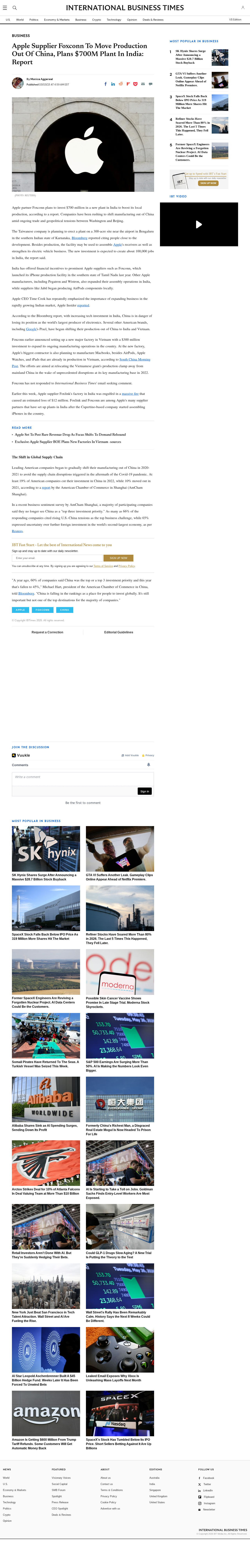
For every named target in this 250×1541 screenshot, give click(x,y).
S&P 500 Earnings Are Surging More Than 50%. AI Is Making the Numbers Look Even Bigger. (117, 1066)
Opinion (132, 19)
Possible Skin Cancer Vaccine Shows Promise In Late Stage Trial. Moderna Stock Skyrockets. (117, 1003)
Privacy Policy (127, 566)
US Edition (235, 19)
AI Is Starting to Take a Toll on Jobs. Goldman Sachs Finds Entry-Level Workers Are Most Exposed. (119, 1194)
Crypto (96, 19)
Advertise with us (110, 1508)
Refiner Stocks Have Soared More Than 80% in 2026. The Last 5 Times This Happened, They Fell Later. (118, 939)
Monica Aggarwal (41, 79)
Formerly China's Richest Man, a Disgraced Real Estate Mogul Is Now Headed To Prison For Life (118, 1130)
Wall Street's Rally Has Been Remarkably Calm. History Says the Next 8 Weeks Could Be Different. (118, 1317)
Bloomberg (80, 237)
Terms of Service (103, 566)
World (20, 19)
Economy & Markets (57, 19)
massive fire (130, 393)
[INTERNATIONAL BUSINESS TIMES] (125, 8)
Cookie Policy (108, 1502)
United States (157, 1502)
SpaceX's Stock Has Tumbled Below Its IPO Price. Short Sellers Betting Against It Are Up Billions (118, 1444)
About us (106, 1477)
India (152, 1484)
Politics (33, 19)
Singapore (155, 1490)
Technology (114, 19)
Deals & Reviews (153, 19)
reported (83, 305)
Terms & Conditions (112, 1490)
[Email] (142, 83)
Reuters (17, 531)
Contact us (107, 1484)
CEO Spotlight (60, 1508)
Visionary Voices (61, 1477)
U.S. (8, 19)
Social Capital (59, 1484)
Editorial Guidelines (118, 632)
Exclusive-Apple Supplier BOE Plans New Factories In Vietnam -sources (68, 442)
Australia (154, 1477)
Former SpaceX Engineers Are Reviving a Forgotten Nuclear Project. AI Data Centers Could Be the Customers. (43, 1002)
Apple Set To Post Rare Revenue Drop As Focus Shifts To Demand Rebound (70, 435)
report (46, 487)
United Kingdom (158, 1496)
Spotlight (57, 1496)
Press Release (60, 1502)
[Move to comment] (150, 83)
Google (31, 329)
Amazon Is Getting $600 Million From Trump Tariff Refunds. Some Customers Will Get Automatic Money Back (44, 1444)
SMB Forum (58, 1490)
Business (80, 19)
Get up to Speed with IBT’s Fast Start (205, 173)
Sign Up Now (208, 183)
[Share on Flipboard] (128, 83)
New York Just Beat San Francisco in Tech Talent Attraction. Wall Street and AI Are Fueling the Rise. (43, 1317)
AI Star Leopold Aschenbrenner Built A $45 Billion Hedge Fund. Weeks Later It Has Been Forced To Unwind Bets (45, 1380)
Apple (117, 244)
